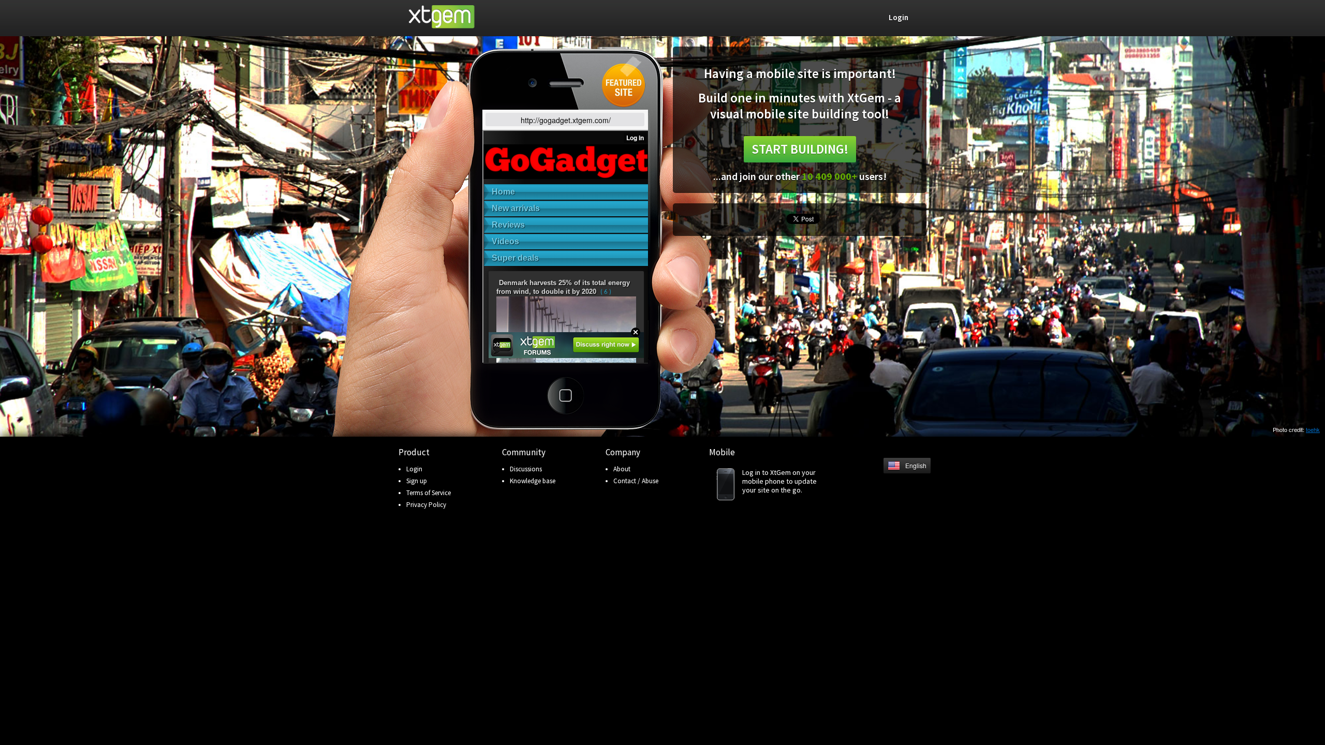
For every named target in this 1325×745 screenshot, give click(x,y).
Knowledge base (532, 480)
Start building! (800, 149)
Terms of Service (428, 492)
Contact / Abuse (635, 480)
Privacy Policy (426, 504)
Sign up (416, 480)
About (621, 469)
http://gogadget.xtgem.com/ (566, 120)
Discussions (526, 469)
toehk (1313, 429)
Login (414, 469)
